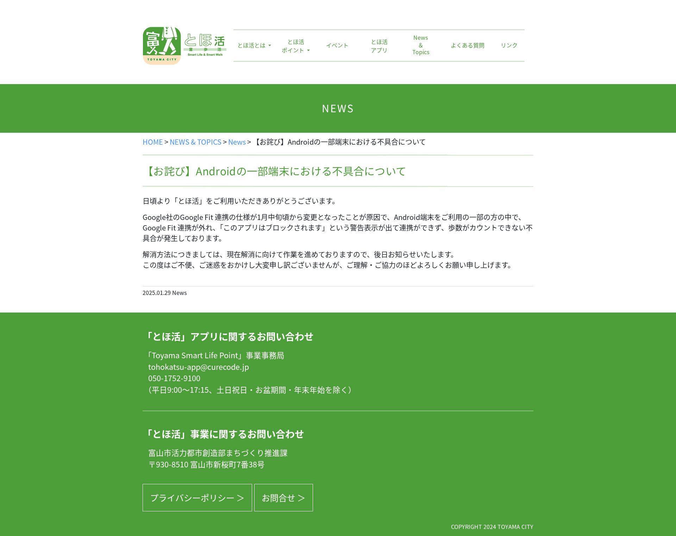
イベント (337, 45)
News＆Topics (420, 45)
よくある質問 (467, 45)
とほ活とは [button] (252, 45)
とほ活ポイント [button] (294, 45)
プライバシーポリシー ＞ (197, 497)
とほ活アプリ (379, 45)
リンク (509, 45)
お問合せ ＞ (284, 497)
